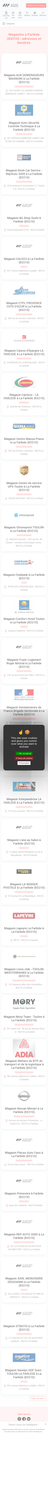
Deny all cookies (24, 758)
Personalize (24, 763)
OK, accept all (24, 754)
